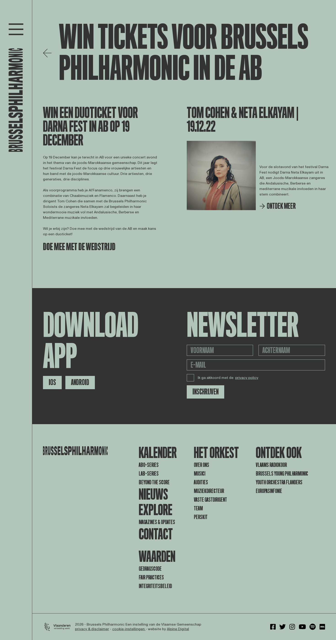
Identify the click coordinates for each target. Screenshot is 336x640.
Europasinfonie (269, 491)
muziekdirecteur (209, 491)
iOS (52, 382)
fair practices (151, 577)
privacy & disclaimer (92, 629)
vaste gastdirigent (210, 499)
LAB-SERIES (149, 473)
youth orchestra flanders (279, 482)
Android (80, 382)
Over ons (201, 465)
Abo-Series (149, 465)
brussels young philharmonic (282, 473)
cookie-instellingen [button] (129, 629)
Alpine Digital (178, 629)
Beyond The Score (154, 482)
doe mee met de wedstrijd (79, 246)
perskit (201, 517)
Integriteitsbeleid (155, 586)
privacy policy (246, 377)
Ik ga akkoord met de (228, 377)
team (198, 508)
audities (201, 482)
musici (199, 473)
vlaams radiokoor (271, 465)
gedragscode (150, 568)
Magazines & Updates (157, 522)
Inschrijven (205, 391)
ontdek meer (281, 206)
